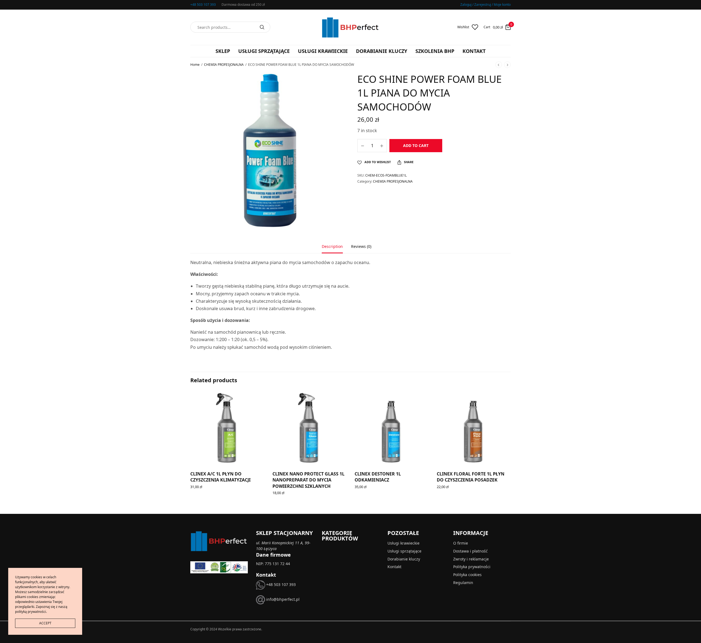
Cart (487, 27)
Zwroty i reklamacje (471, 559)
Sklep (223, 51)
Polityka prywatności (471, 567)
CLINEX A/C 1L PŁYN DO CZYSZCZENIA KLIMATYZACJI (220, 477)
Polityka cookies (467, 574)
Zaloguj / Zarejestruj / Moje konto (485, 4)
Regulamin (463, 582)
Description (332, 247)
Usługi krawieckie (323, 51)
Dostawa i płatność (470, 551)
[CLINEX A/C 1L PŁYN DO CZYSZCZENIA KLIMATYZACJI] (227, 428)
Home (195, 64)
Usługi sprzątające (264, 51)
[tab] (336, 249)
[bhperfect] (350, 27)
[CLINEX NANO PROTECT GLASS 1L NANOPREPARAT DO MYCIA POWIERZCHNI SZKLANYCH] (309, 428)
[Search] (262, 27)
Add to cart (416, 145)
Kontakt (473, 51)
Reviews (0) (361, 247)
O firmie (460, 543)
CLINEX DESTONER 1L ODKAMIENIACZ (378, 477)
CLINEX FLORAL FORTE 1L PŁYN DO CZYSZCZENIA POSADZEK (470, 477)
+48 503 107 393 (203, 4)
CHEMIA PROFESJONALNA (224, 64)
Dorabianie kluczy (381, 51)
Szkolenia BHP (434, 51)
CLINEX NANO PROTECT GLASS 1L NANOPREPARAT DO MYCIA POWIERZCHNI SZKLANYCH (308, 480)
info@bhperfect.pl (282, 599)
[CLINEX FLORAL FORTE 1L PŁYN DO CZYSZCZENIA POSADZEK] (474, 428)
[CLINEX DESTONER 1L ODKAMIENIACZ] (392, 428)
